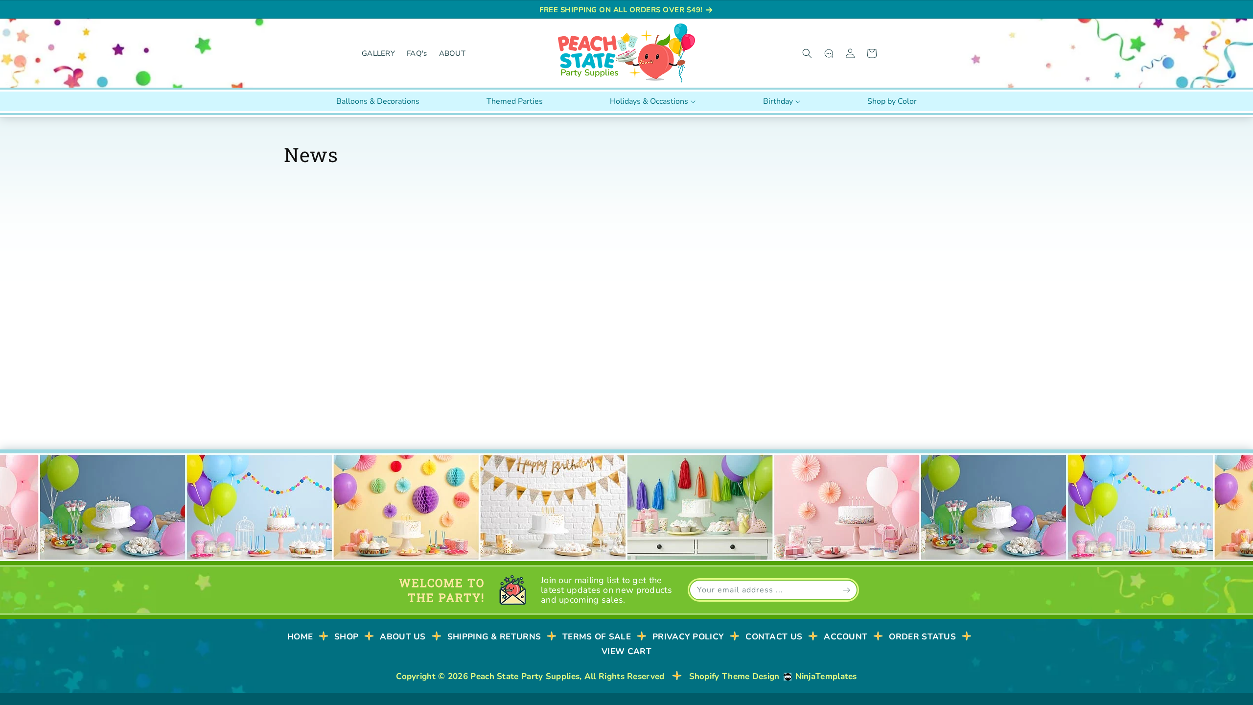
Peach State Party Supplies (525, 676)
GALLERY (378, 53)
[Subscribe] (846, 590)
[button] (807, 53)
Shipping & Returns (494, 636)
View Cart (626, 651)
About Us (402, 636)
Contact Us (773, 636)
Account (845, 636)
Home (300, 636)
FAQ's (417, 53)
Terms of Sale (596, 636)
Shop (346, 636)
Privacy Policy (688, 636)
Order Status (922, 636)
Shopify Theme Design (734, 676)
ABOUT (452, 53)
